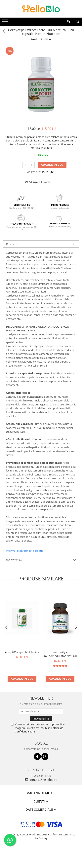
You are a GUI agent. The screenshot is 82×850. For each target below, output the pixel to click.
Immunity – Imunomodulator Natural (60, 654)
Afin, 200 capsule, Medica (22, 652)
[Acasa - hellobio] (41, 9)
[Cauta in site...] (77, 22)
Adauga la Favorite (39, 182)
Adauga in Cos (52, 165)
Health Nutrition (41, 39)
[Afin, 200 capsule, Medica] (22, 618)
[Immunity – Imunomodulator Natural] (60, 618)
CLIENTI (40, 801)
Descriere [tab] (11, 244)
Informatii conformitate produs (24, 550)
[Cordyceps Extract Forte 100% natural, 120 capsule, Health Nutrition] (41, 84)
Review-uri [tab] (14, 559)
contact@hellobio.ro (43, 780)
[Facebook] (37, 756)
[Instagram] (44, 756)
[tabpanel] (41, 84)
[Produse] (5, 23)
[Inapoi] (3, 31)
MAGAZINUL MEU (39, 793)
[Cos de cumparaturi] (68, 22)
